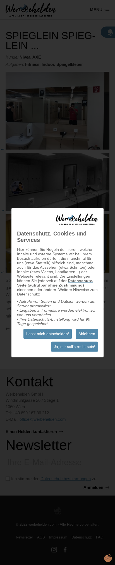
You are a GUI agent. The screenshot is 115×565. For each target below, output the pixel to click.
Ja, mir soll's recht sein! (74, 346)
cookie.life (108, 558)
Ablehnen (86, 333)
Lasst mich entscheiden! (47, 333)
